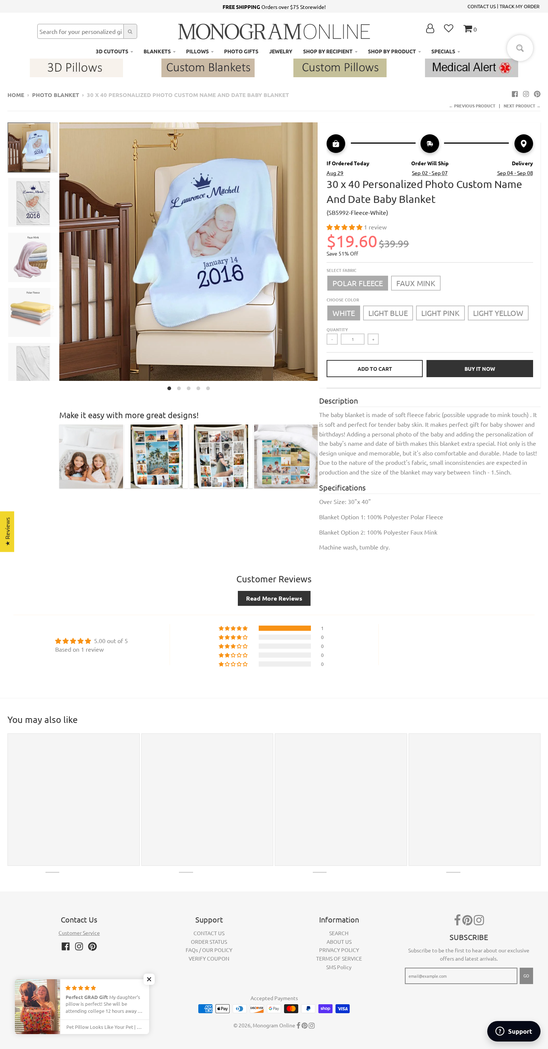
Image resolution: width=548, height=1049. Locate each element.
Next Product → (522, 106)
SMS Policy (339, 967)
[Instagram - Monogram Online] (526, 93)
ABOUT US (339, 941)
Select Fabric (341, 270)
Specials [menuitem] (443, 51)
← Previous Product (472, 106)
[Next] (322, 258)
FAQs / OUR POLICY (209, 949)
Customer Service (79, 932)
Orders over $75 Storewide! (274, 6)
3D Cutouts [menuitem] (112, 51)
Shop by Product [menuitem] (392, 51)
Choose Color (343, 300)
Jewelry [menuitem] (280, 51)
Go (526, 975)
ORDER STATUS (209, 941)
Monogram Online (274, 1025)
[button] (345, 227)
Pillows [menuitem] (197, 51)
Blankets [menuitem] (157, 51)
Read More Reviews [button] (274, 598)
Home (15, 94)
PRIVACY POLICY (339, 949)
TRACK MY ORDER (519, 6)
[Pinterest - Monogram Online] (537, 93)
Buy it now (479, 368)
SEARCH (339, 933)
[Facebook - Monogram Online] (514, 93)
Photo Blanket (55, 94)
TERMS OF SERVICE (339, 958)
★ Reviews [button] (7, 531)
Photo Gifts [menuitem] (241, 51)
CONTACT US (481, 6)
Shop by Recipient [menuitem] (328, 51)
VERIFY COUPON (209, 958)
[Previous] (54, 258)
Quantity (337, 329)
